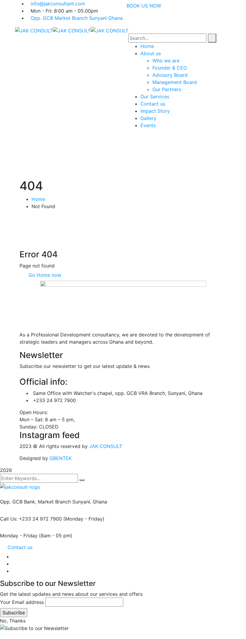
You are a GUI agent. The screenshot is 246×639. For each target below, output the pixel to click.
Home (38, 199)
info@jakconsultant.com (58, 4)
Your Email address (22, 602)
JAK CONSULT (105, 446)
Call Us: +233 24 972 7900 (31, 519)
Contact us (20, 547)
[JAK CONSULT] (34, 30)
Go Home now (44, 275)
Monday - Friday (19, 536)
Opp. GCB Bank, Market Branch (35, 502)
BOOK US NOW (144, 6)
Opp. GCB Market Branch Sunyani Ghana (77, 18)
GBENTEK (61, 458)
